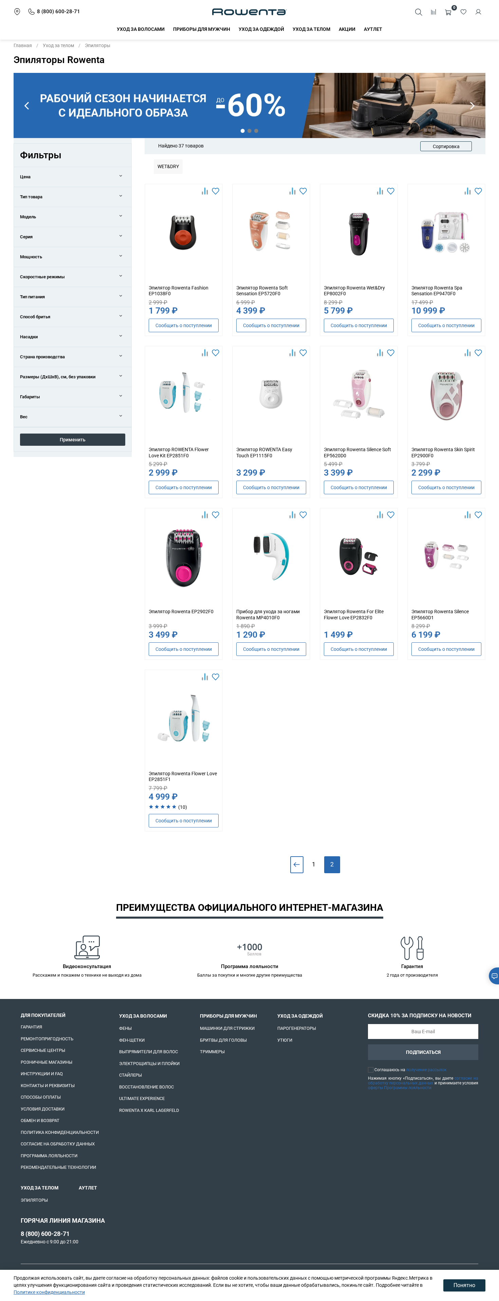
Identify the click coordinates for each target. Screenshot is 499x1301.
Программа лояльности (49, 1155)
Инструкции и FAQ (42, 1073)
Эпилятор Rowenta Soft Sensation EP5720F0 (262, 291)
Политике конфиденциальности (49, 1292)
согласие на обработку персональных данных (423, 1080)
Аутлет (373, 29)
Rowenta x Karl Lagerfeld (149, 1110)
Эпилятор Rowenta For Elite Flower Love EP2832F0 (354, 614)
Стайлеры (130, 1075)
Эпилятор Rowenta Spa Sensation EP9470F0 (436, 291)
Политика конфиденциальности (60, 1132)
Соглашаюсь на (410, 1069)
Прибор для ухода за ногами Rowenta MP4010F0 (268, 614)
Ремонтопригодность (47, 1038)
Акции (347, 29)
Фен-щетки (132, 1040)
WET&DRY (168, 166)
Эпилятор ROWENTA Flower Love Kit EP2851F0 (179, 452)
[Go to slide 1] (243, 131)
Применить (73, 439)
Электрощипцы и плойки (149, 1063)
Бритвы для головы (223, 1040)
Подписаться (423, 1052)
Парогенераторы (296, 1028)
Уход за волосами (141, 29)
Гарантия (31, 1026)
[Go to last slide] (26, 105)
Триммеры (212, 1051)
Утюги (284, 1040)
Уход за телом (311, 29)
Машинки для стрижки (227, 1028)
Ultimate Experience (142, 1098)
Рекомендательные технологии (58, 1167)
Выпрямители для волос (148, 1051)
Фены (125, 1028)
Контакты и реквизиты (48, 1085)
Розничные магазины (46, 1062)
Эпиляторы (34, 1200)
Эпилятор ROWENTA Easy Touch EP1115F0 (264, 452)
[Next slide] (472, 105)
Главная (23, 45)
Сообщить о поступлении (183, 325)
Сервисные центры (43, 1050)
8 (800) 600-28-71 (45, 1233)
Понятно (464, 1285)
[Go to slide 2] (249, 131)
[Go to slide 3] (256, 131)
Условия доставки (42, 1109)
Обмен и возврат (40, 1120)
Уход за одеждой (261, 29)
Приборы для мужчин (201, 29)
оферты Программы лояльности (399, 1087)
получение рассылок (426, 1069)
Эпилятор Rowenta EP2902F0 (181, 611)
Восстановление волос (146, 1086)
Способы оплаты (41, 1097)
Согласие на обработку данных (58, 1143)
